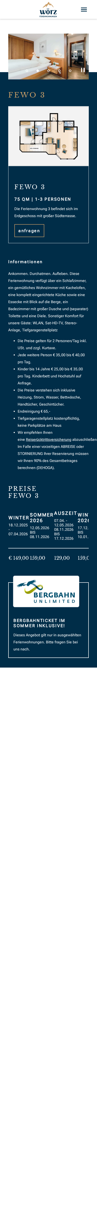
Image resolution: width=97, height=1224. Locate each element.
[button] (26, 70)
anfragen (29, 230)
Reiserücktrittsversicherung (48, 439)
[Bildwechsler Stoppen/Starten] (82, 70)
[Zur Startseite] (48, 9)
